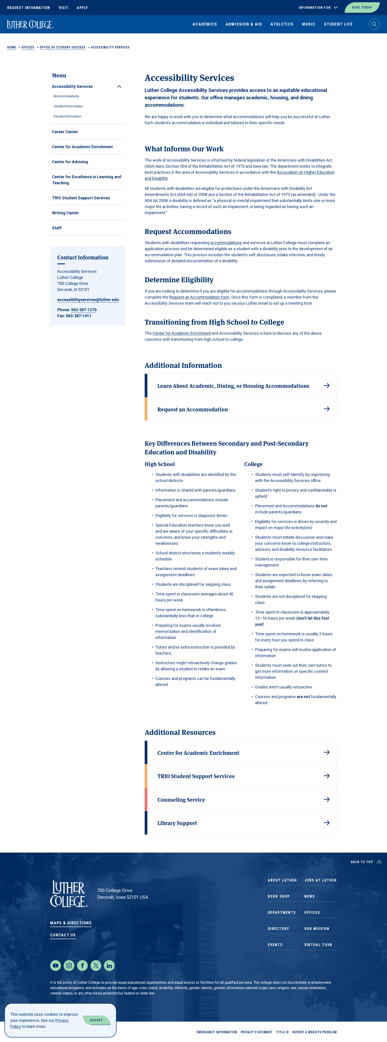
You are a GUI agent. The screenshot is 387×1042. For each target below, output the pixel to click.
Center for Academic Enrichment (82, 146)
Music (309, 24)
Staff (57, 228)
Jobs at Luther (320, 880)
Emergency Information (217, 1032)
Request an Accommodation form (199, 297)
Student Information (68, 106)
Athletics (282, 24)
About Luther (282, 880)
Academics (205, 24)
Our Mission (316, 929)
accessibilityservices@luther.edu (88, 299)
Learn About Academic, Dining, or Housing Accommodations (233, 385)
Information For (315, 8)
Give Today (362, 7)
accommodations (226, 242)
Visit (64, 8)
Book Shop (279, 896)
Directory (278, 929)
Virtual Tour (318, 945)
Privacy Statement (257, 1032)
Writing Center (65, 213)
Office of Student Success (63, 47)
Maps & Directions (71, 922)
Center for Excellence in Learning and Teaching (86, 179)
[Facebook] (82, 965)
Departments (282, 912)
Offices (28, 47)
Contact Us (63, 935)
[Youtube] (55, 965)
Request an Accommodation (192, 409)
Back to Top (362, 862)
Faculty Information (67, 116)
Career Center (65, 131)
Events (275, 945)
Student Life (338, 24)
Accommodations (66, 96)
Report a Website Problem (314, 1032)
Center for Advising (70, 161)
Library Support (177, 823)
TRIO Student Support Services (81, 197)
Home (11, 47)
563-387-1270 (84, 309)
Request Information (28, 8)
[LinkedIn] (109, 965)
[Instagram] (69, 965)
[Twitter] (95, 965)
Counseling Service (181, 799)
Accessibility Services (72, 86)
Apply (82, 8)
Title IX (282, 1032)
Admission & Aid (244, 24)
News (309, 896)
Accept (96, 1020)
